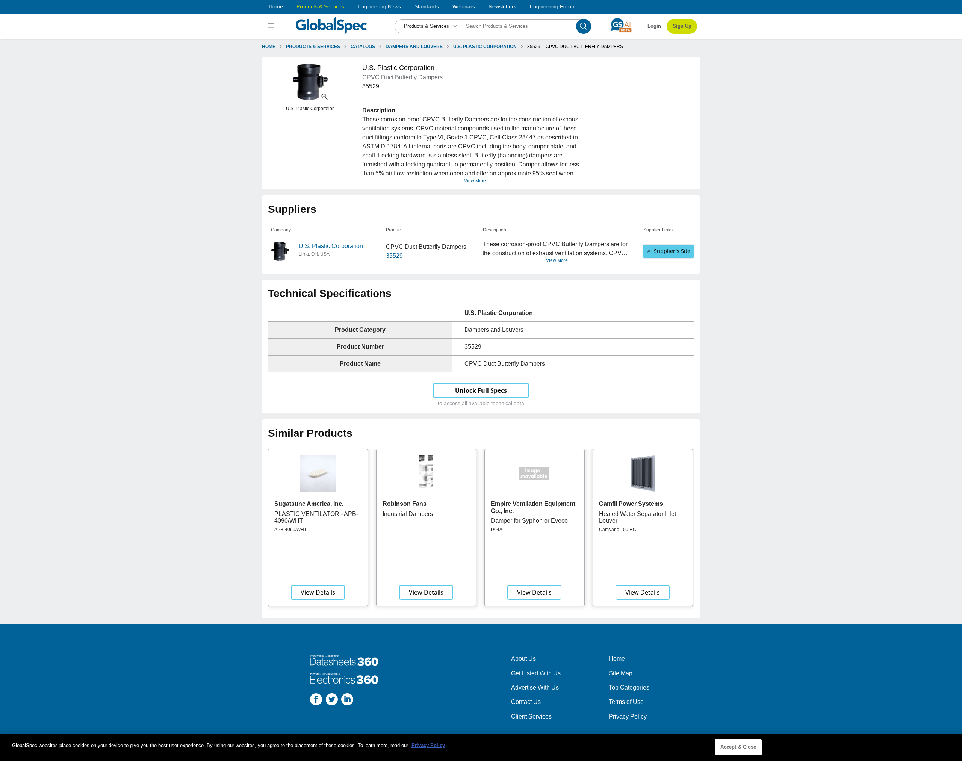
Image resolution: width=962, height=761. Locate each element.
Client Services (531, 716)
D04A (496, 529)
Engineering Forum (553, 6)
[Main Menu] (272, 26)
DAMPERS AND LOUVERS (414, 46)
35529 (394, 256)
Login (654, 26)
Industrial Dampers (408, 514)
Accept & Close (738, 747)
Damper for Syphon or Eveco (529, 520)
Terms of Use (626, 702)
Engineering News (379, 6)
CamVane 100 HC (617, 529)
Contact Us (526, 702)
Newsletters (502, 6)
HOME (268, 46)
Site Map (620, 673)
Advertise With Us (535, 687)
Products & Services (320, 6)
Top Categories (629, 687)
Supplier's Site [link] (672, 250)
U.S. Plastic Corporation (331, 246)
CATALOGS (363, 46)
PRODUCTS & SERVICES (313, 46)
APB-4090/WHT (290, 529)
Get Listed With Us (536, 673)
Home (276, 6)
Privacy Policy (628, 716)
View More (475, 180)
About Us (523, 658)
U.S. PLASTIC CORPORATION (485, 46)
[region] (481, 747)
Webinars (463, 6)
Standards (426, 6)
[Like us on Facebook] (316, 700)
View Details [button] (318, 592)
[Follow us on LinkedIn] (347, 700)
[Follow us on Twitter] (332, 700)
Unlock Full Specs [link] (481, 390)
